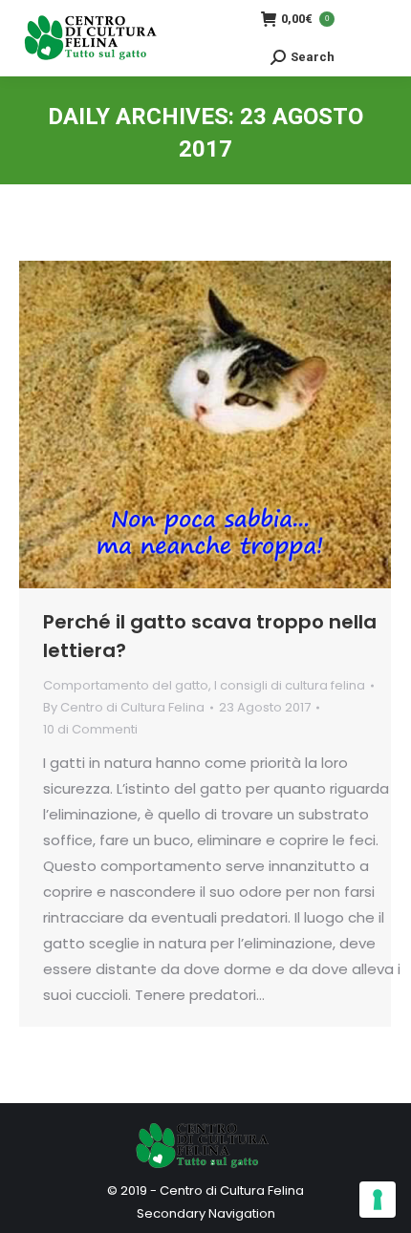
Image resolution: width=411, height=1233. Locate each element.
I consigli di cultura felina (289, 685)
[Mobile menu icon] (373, 38)
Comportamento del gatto (125, 685)
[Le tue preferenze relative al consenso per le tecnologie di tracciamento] (377, 1199)
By (124, 707)
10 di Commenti (90, 729)
